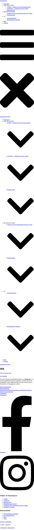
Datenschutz (11, 527)
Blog (4, 517)
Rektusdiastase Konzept (10, 504)
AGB (5, 518)
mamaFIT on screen (8, 507)
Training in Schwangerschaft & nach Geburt (15, 505)
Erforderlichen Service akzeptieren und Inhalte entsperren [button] (16, 390)
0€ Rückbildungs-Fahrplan (10, 514)
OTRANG (6, 500)
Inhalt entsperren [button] (4, 388)
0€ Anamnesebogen (8, 515)
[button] (17, 70)
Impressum (4, 527)
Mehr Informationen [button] (5, 387)
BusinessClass (7, 502)
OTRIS (5, 499)
